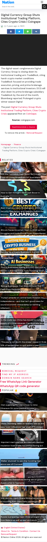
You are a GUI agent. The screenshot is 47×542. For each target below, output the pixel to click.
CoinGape (31, 113)
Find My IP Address (15, 374)
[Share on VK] (36, 31)
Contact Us (35, 531)
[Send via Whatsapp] (28, 31)
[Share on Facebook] (11, 31)
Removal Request (9, 534)
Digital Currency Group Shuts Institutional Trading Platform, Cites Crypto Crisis (23, 110)
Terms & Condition (19, 531)
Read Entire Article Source (23, 127)
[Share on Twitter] (19, 31)
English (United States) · (15, 527)
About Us (5, 531)
